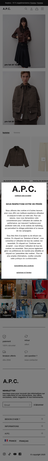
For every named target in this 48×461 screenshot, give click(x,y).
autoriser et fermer (24, 272)
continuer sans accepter (23, 196)
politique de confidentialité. (26, 258)
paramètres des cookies (24, 266)
